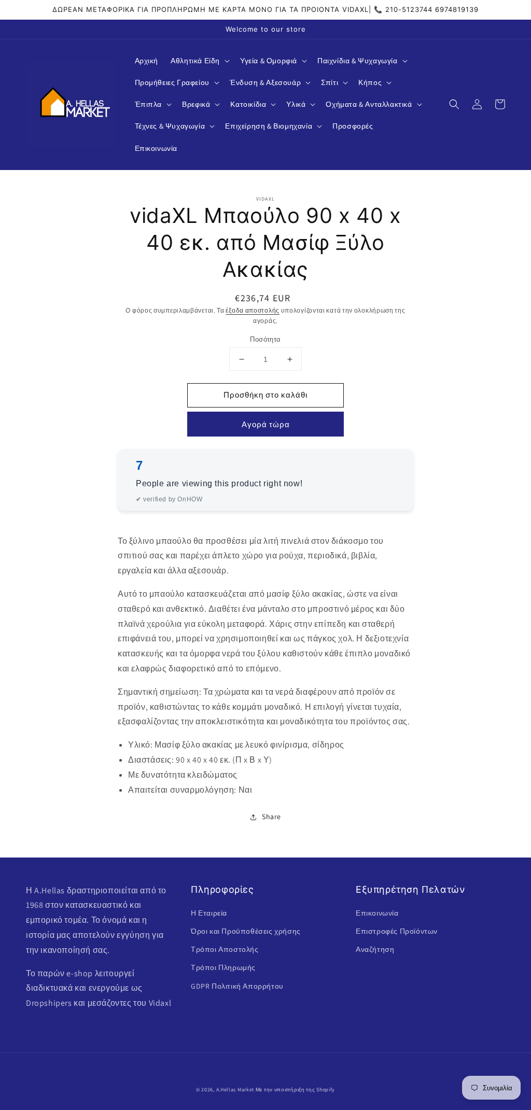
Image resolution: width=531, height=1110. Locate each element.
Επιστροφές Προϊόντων (397, 931)
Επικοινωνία (377, 913)
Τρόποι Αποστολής (225, 949)
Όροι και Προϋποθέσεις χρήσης (246, 931)
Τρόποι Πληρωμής (223, 967)
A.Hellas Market (235, 1089)
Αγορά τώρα (266, 424)
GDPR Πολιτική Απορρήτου (237, 986)
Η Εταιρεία (209, 913)
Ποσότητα (265, 339)
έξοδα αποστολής (253, 310)
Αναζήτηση (375, 949)
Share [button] (271, 816)
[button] (199, 61)
